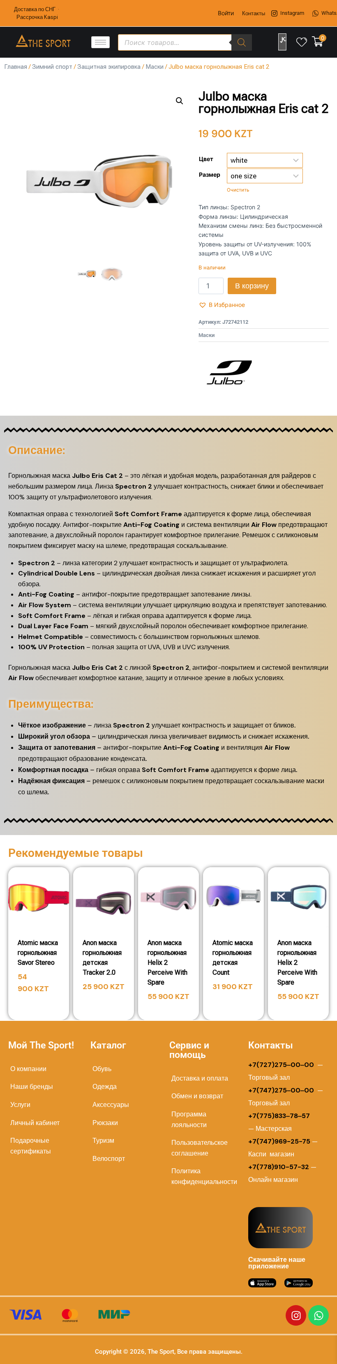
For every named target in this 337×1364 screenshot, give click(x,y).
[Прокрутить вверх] (304, 1348)
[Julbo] (229, 372)
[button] (179, 101)
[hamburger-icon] (100, 42)
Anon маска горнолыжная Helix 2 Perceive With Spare (167, 962)
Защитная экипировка (109, 66)
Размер (209, 174)
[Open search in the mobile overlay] (185, 42)
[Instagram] (296, 1315)
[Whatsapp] (318, 1315)
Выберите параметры (41, 1001)
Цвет (206, 158)
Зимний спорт (52, 66)
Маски (154, 66)
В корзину (252, 286)
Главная (15, 66)
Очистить (238, 190)
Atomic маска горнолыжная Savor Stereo (38, 952)
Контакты (253, 13)
